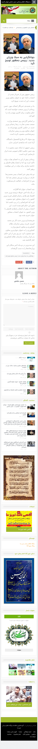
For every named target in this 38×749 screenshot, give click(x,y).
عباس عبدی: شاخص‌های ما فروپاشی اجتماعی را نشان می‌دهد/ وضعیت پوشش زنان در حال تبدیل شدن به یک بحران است (14, 422)
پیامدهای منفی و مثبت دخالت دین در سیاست (16, 366)
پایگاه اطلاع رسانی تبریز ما (27, 543)
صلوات (19, 650)
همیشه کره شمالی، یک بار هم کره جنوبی (16, 414)
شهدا (20, 732)
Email (17, 68)
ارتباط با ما (33, 736)
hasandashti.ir (26, 253)
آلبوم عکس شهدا (12, 732)
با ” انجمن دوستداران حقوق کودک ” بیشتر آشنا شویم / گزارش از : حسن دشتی (14, 406)
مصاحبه (9, 734)
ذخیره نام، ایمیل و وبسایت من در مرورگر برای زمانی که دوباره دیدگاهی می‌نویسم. (20, 336)
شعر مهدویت (17, 734)
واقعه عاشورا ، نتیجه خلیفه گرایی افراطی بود (17, 383)
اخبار (9, 66)
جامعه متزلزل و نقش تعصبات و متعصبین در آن (15, 391)
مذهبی (34, 734)
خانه (34, 732)
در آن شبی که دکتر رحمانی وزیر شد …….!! (16, 374)
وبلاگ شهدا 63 (30, 546)
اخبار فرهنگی (27, 732)
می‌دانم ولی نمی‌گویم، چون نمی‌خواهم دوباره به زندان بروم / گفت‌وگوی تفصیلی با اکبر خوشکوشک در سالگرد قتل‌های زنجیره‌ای (15, 444)
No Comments (30, 68)
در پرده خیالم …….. (20, 357)
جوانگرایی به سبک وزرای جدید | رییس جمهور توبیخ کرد (19, 256)
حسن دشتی (26, 66)
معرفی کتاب (26, 734)
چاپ (22, 68)
